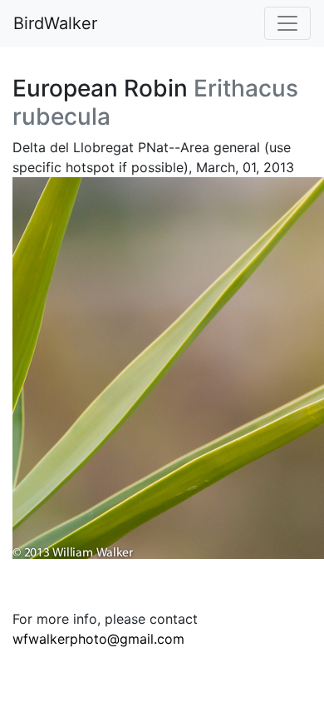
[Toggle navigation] (287, 23)
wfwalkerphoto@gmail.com (98, 638)
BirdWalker (55, 23)
